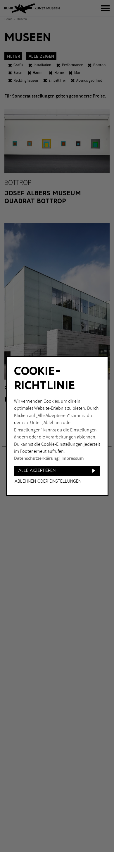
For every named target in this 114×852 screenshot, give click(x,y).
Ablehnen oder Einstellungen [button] (48, 481)
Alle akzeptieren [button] (37, 470)
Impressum (72, 458)
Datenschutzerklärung (36, 458)
